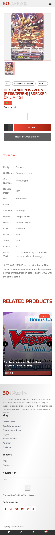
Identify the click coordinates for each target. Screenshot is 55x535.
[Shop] (9, 532)
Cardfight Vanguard (23, 83)
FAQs (5, 460)
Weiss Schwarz (10, 438)
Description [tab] (9, 155)
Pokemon (7, 442)
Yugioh (6, 434)
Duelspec (7, 447)
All (7, 83)
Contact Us (8, 465)
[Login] (33, 532)
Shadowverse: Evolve (12, 430)
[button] (5, 344)
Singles (42, 83)
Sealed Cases (9, 421)
